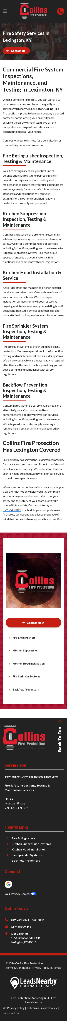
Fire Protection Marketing (27, 998)
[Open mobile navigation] (5, 11)
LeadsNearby (33, 1002)
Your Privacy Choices (18, 893)
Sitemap (56, 967)
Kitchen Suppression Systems (31, 843)
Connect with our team (16, 140)
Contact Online (21, 926)
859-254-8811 (12, 510)
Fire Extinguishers (24, 838)
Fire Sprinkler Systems (27, 855)
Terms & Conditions (18, 967)
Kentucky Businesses (29, 776)
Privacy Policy (40, 967)
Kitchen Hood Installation (29, 849)
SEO (49, 998)
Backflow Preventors (26, 860)
